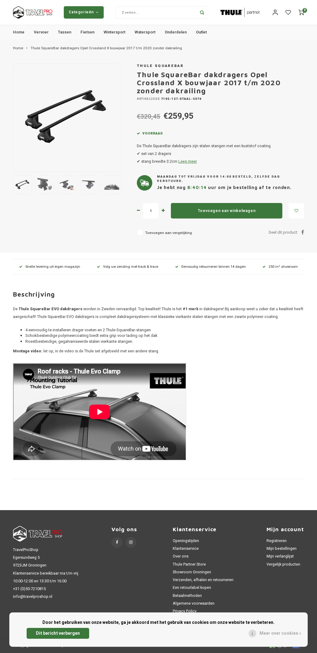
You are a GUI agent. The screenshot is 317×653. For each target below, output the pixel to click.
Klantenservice (186, 548)
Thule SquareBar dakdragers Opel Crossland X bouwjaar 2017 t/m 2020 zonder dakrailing (106, 48)
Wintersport (114, 32)
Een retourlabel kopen (192, 587)
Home (18, 32)
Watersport (145, 32)
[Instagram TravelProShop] (130, 542)
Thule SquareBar (160, 65)
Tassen (64, 32)
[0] (301, 12)
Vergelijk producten (283, 564)
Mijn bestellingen (282, 548)
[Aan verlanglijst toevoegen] (296, 210)
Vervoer (41, 32)
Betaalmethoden (187, 595)
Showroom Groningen (192, 572)
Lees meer (187, 161)
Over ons (181, 556)
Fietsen (87, 32)
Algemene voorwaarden (194, 603)
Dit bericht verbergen (58, 633)
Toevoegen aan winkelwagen (226, 211)
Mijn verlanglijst (280, 556)
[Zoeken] (202, 12)
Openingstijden (186, 541)
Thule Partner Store (189, 564)
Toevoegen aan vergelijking (168, 233)
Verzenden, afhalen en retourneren (203, 580)
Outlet (201, 32)
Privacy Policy (185, 611)
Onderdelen (176, 32)
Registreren (277, 541)
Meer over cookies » (280, 633)
